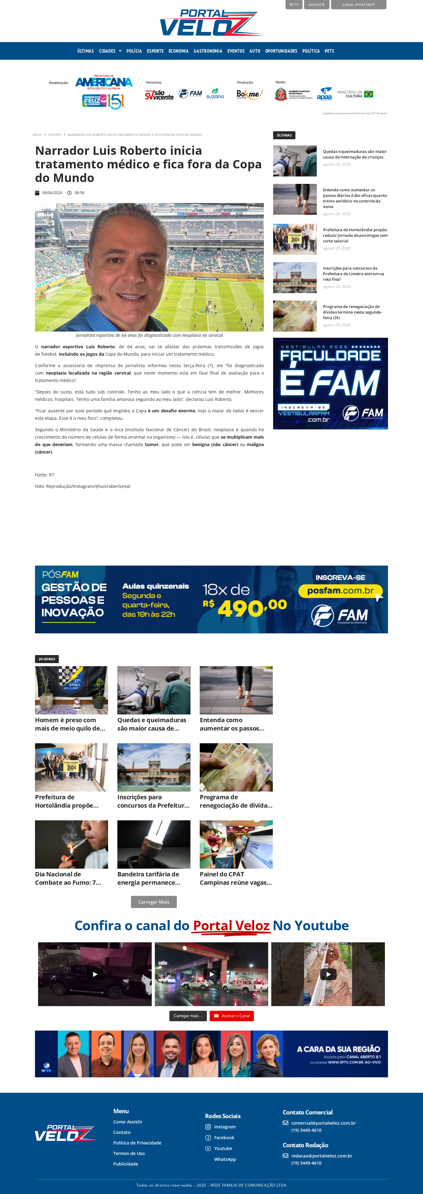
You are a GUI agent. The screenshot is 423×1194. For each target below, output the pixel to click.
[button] (110, 51)
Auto (255, 51)
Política (311, 51)
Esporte (155, 51)
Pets (329, 51)
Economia (179, 51)
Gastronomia (208, 51)
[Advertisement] (329, 492)
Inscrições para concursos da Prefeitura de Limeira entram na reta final (353, 273)
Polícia (134, 51)
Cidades (107, 51)
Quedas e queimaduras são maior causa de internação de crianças (355, 154)
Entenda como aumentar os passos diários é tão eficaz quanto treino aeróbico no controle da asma (355, 198)
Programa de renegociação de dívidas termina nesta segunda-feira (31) (352, 312)
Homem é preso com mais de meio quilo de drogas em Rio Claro (67, 728)
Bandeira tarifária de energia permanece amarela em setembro (150, 882)
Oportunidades (281, 51)
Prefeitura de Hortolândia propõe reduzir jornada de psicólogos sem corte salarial (355, 235)
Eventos (236, 51)
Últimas (85, 51)
